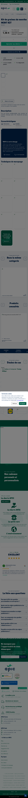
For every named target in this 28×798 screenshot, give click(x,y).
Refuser (15, 403)
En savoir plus (20, 400)
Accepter (22, 403)
